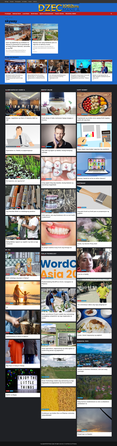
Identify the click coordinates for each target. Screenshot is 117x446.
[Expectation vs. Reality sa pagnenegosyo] (23, 137)
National (7, 71)
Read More (8, 54)
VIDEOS (35, 1)
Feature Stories (59, 13)
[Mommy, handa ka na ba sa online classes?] (94, 164)
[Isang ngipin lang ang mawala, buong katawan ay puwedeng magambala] (58, 169)
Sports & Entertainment (46, 13)
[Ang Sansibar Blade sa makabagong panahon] (23, 197)
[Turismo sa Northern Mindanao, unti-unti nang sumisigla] (94, 355)
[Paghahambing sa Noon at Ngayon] (23, 322)
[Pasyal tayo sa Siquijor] (94, 420)
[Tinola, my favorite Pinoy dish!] (94, 230)
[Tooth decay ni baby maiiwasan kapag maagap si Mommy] (58, 104)
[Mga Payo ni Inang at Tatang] (23, 352)
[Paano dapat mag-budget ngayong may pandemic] (94, 135)
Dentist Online (48, 114)
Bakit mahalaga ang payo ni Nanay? (17, 278)
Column (30, 1)
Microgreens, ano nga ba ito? (15, 181)
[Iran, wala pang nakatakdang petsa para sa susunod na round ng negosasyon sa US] (58, 66)
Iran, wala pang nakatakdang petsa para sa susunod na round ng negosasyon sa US (57, 76)
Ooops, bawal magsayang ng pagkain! (89, 335)
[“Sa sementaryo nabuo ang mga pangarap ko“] (94, 291)
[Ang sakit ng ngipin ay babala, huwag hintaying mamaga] (58, 137)
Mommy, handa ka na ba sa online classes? (91, 178)
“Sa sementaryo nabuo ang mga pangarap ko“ (92, 304)
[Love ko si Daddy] (94, 260)
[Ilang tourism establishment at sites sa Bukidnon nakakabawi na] (94, 388)
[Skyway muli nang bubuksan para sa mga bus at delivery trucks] (45, 32)
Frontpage (8, 13)
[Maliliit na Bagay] (23, 381)
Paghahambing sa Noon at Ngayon (17, 336)
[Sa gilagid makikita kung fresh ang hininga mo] (58, 234)
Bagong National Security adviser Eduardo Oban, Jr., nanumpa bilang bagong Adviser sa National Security (36, 76)
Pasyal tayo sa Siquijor (84, 434)
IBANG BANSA (52, 71)
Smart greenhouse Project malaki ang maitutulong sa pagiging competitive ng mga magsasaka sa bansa (58, 316)
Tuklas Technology (49, 277)
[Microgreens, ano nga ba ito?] (23, 167)
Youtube (12, 1)
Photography (18, 1)
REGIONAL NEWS (70, 13)
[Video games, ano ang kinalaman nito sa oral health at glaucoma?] (58, 201)
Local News (26, 13)
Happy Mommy (84, 114)
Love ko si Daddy (82, 274)
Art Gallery (24, 1)
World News (34, 13)
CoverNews (67, 443)
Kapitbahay (84, 207)
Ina (7, 307)
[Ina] (23, 293)
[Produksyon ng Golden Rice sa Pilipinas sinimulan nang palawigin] (58, 399)
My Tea (11, 303)
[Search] (111, 13)
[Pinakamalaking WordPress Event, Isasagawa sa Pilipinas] (58, 268)
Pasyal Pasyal (80, 365)
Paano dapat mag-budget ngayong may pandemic (93, 149)
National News (17, 13)
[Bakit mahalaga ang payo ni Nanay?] (23, 264)
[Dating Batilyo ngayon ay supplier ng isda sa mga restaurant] (23, 228)
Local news (19, 114)
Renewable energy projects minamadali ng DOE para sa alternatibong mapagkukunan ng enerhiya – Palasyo (80, 76)
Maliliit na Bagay (11, 395)
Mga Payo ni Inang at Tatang (15, 365)
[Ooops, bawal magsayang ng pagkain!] (94, 321)
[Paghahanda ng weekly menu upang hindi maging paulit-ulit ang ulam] (94, 104)
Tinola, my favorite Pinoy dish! (87, 243)
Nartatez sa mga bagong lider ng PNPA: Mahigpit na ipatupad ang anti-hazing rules (101, 76)
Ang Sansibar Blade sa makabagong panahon (20, 211)
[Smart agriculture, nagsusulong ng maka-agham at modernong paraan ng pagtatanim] (58, 334)
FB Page (6, 1)
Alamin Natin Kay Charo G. (11, 114)
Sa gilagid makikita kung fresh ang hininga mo (57, 247)
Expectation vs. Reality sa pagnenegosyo (19, 150)
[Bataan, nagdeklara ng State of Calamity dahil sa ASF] (23, 104)
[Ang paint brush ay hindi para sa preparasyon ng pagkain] (94, 197)
